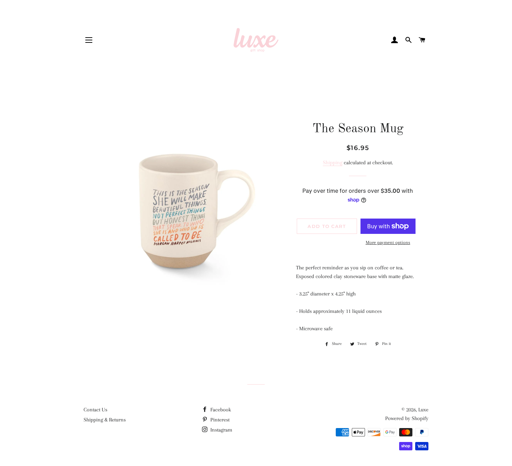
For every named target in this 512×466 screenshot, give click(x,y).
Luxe (423, 409)
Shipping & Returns (105, 420)
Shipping (332, 162)
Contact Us (95, 409)
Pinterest (219, 420)
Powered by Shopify (406, 418)
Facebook (220, 409)
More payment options (388, 242)
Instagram (220, 430)
